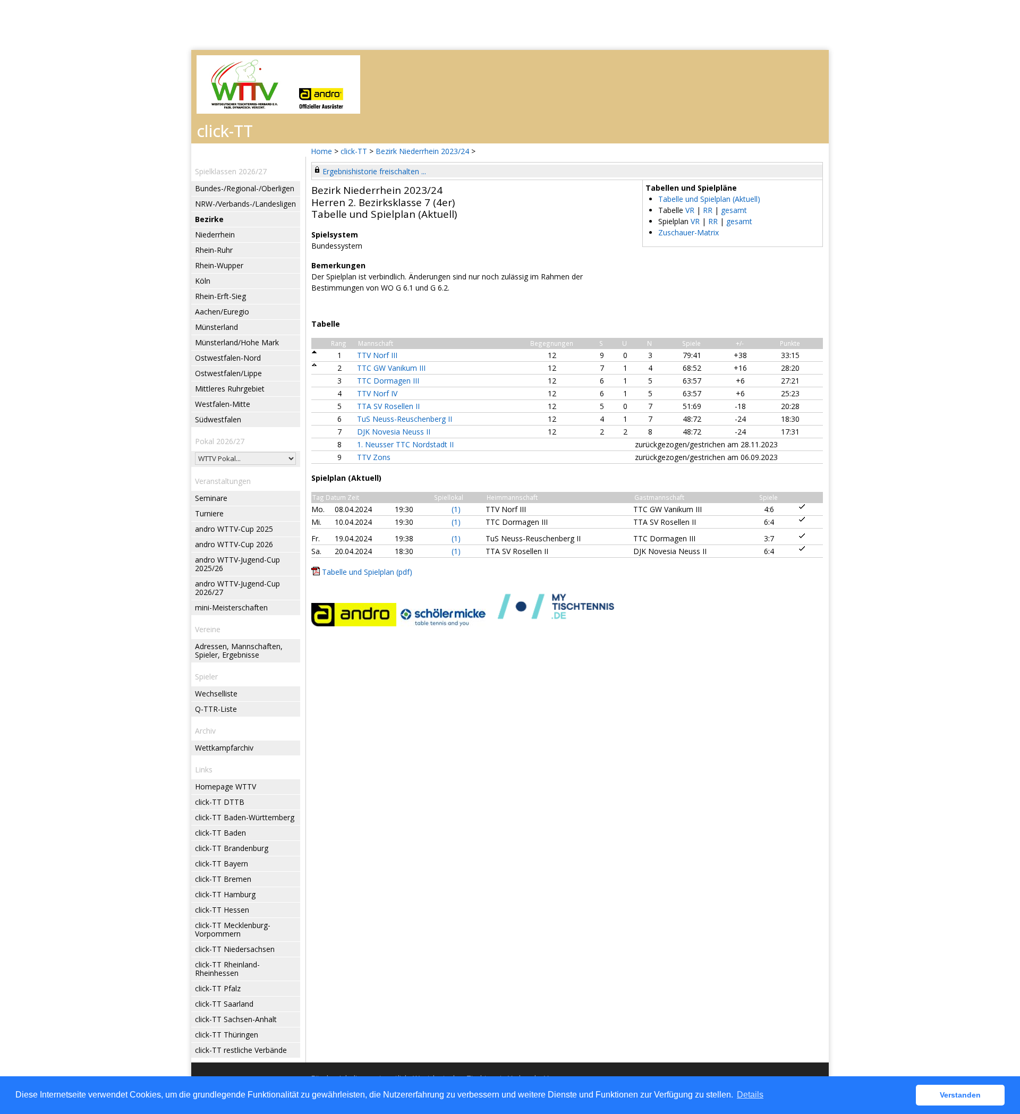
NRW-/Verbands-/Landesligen (245, 204)
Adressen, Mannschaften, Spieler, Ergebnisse (239, 650)
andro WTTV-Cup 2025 (234, 529)
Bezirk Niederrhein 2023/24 (423, 151)
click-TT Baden (220, 833)
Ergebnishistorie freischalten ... (374, 171)
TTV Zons (373, 457)
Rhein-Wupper (219, 265)
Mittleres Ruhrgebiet (230, 389)
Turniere (209, 513)
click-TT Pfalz (218, 988)
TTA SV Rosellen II (388, 406)
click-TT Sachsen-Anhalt (236, 1019)
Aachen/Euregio (222, 312)
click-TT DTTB (219, 802)
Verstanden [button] (960, 1095)
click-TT (354, 151)
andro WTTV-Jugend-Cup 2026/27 (237, 588)
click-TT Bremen (223, 879)
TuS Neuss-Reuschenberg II (404, 419)
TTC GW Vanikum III (391, 368)
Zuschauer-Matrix (688, 232)
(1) (456, 509)
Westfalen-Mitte (222, 404)
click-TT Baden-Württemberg (244, 817)
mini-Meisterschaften (231, 607)
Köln (202, 281)
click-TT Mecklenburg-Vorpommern (232, 929)
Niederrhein (215, 234)
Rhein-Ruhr (214, 250)
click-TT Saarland (224, 1004)
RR (707, 210)
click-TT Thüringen (226, 1035)
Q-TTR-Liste (216, 709)
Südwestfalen (218, 419)
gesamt (734, 210)
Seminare (211, 498)
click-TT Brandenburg (231, 848)
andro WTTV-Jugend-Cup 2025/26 (237, 564)
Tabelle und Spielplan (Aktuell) (709, 199)
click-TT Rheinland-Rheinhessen (227, 968)
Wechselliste (216, 693)
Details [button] (750, 1094)
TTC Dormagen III (388, 381)
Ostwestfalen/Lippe (228, 373)
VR (689, 210)
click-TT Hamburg (225, 894)
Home (321, 151)
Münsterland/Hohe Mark (237, 342)
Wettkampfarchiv (224, 748)
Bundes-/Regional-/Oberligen (244, 188)
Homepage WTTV (225, 786)
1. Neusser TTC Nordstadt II (405, 444)
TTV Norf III (377, 355)
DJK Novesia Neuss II (393, 432)
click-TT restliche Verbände (241, 1050)
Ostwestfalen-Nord (228, 358)
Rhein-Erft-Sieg (220, 296)
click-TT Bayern (221, 863)
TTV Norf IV (377, 393)
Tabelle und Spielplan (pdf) (367, 572)
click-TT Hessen (222, 910)
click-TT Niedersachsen (235, 949)
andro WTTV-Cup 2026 (234, 544)
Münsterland (216, 327)
